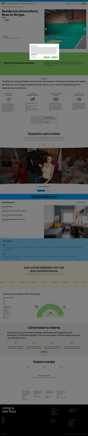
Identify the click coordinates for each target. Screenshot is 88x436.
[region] (44, 52)
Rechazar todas (46, 57)
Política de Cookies (34, 54)
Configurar (34, 57)
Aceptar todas (54, 57)
